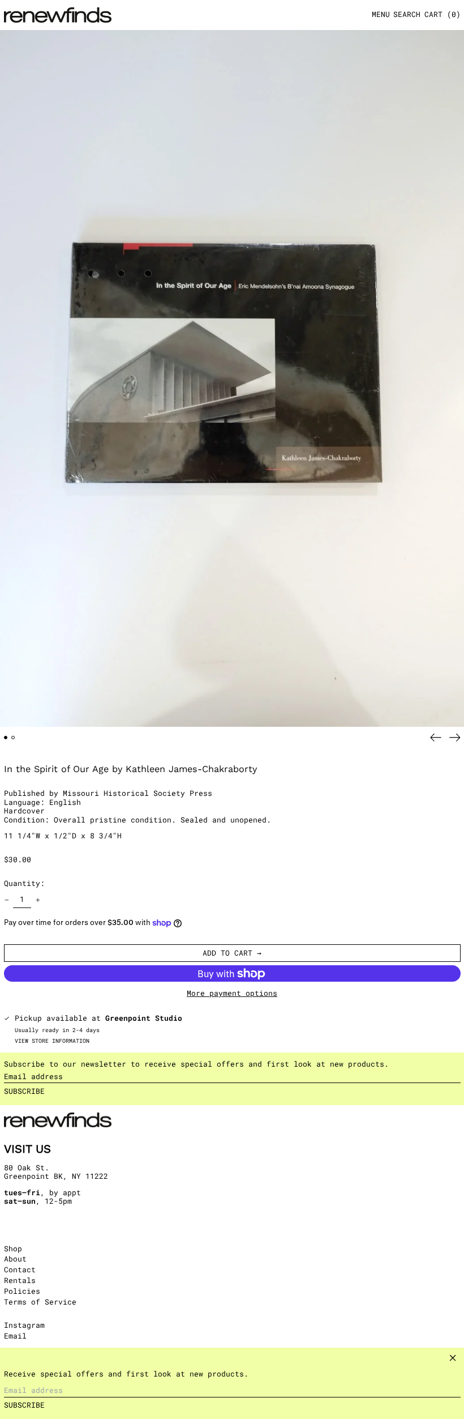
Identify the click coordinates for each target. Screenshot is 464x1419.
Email (15, 1336)
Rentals (20, 1280)
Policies (22, 1291)
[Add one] (37, 899)
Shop (13, 1248)
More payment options (232, 993)
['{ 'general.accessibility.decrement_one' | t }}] (6, 899)
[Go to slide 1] (6, 738)
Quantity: (24, 883)
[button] (406, 15)
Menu (381, 14)
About (15, 1259)
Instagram (24, 1325)
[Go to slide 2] (13, 738)
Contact (20, 1269)
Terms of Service (40, 1302)
